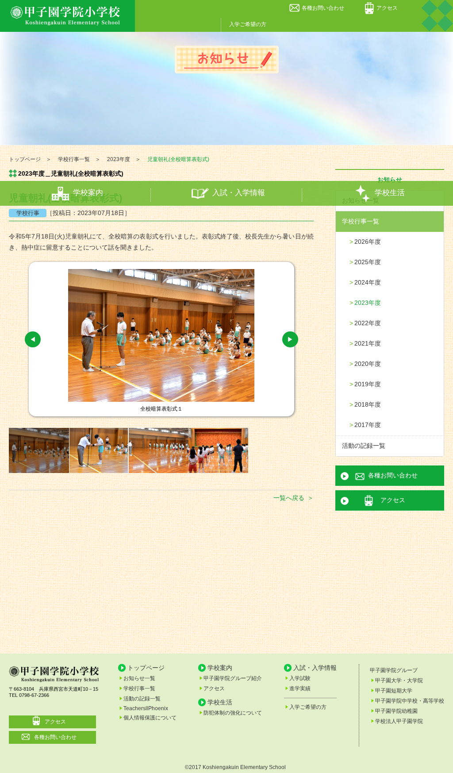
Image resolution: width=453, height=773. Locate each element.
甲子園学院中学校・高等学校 (409, 701)
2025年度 (367, 261)
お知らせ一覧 (139, 678)
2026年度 (367, 241)
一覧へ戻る (288, 497)
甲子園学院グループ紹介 (232, 678)
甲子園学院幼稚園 (396, 711)
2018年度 (367, 404)
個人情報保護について (150, 718)
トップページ (146, 667)
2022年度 (367, 323)
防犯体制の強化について (232, 713)
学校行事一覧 (360, 221)
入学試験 (300, 678)
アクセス (387, 8)
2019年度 (367, 384)
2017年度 (367, 424)
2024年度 (367, 282)
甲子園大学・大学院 (399, 680)
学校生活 (390, 193)
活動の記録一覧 (363, 445)
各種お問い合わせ (323, 8)
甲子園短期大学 (393, 691)
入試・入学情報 (238, 193)
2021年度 (367, 343)
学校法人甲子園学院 (399, 721)
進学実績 (300, 688)
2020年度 (367, 363)
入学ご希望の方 (247, 24)
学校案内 (88, 193)
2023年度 (367, 302)
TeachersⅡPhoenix (145, 708)
